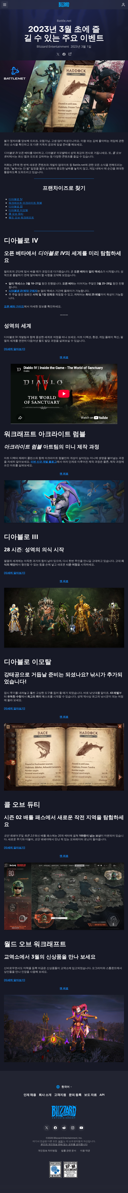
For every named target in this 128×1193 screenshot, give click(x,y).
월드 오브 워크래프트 (21, 217)
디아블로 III (15, 206)
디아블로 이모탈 (18, 210)
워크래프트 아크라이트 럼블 (25, 203)
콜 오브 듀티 (16, 214)
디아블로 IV (15, 199)
